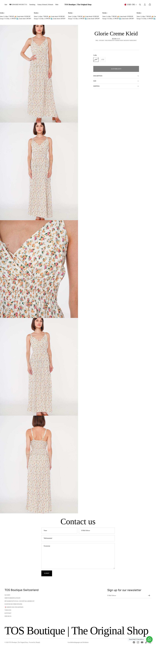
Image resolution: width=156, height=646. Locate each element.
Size (94, 81)
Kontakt (8, 613)
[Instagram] (138, 642)
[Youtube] (142, 642)
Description (97, 76)
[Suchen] (140, 4)
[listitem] (56, 4)
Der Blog (8, 616)
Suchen (7, 595)
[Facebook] (134, 642)
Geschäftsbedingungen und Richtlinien (78, 642)
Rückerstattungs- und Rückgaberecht (19, 601)
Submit (46, 573)
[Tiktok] (146, 642)
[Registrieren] (149, 595)
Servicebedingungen (12, 598)
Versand (8, 610)
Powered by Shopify (34, 642)
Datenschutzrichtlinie (13, 604)
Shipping (96, 86)
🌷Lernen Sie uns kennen (14, 607)
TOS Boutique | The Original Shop (18, 642)
